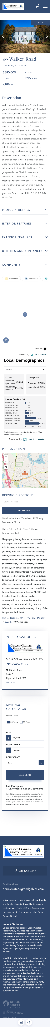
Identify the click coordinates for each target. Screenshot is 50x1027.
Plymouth (30, 617)
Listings (14, 617)
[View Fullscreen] (6, 467)
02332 (8, 621)
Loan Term (12, 715)
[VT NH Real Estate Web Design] (25, 1004)
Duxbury (41, 617)
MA (21, 617)
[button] (4, 36)
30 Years (14, 722)
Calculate (25, 774)
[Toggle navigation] (45, 6)
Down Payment (13, 744)
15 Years (26, 722)
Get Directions (25, 510)
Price (8, 732)
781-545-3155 (17, 664)
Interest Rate (13, 757)
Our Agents (10, 682)
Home (5, 617)
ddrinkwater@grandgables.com (23, 889)
